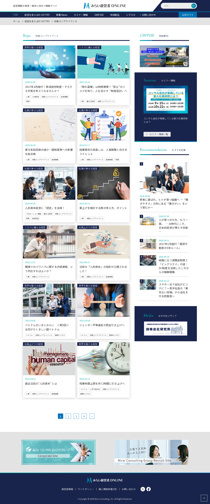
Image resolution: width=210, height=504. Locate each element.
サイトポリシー (86, 489)
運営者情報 (67, 489)
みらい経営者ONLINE (105, 5)
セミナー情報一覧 (157, 134)
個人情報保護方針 (108, 489)
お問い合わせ (129, 489)
